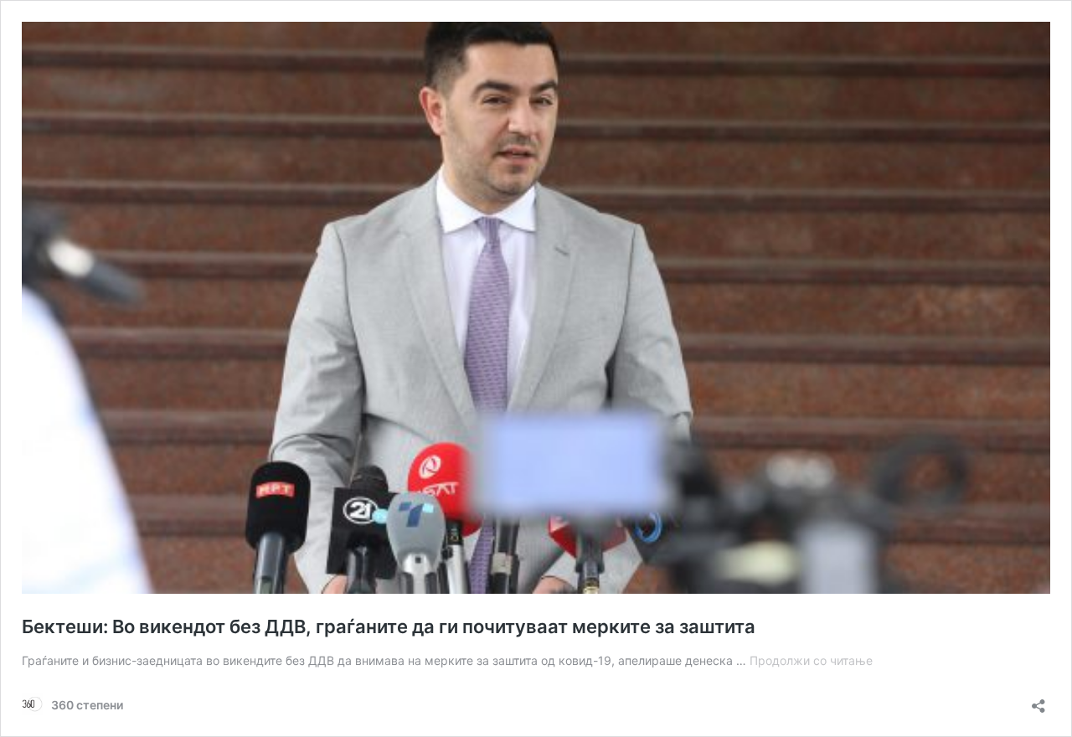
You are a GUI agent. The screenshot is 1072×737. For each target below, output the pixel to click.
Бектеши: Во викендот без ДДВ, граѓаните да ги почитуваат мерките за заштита (388, 626)
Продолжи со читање (811, 660)
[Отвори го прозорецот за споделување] (1038, 701)
